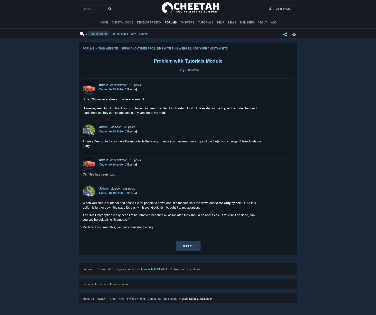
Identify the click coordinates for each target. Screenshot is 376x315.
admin (103, 84)
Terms (112, 299)
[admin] (89, 88)
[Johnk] (89, 130)
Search (143, 34)
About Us (88, 299)
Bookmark (170, 299)
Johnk (103, 126)
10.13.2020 (116, 193)
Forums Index (119, 34)
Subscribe (192, 70)
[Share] (285, 34)
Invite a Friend (136, 299)
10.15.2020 (116, 89)
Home (86, 284)
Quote (103, 89)
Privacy (101, 299)
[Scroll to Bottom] (294, 34)
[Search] (110, 8)
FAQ (121, 299)
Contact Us (154, 299)
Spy (133, 34)
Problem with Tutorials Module (188, 60)
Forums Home (99, 34)
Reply (180, 70)
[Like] (136, 89)
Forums (87, 269)
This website (104, 269)
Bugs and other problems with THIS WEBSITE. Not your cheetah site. (159, 269)
